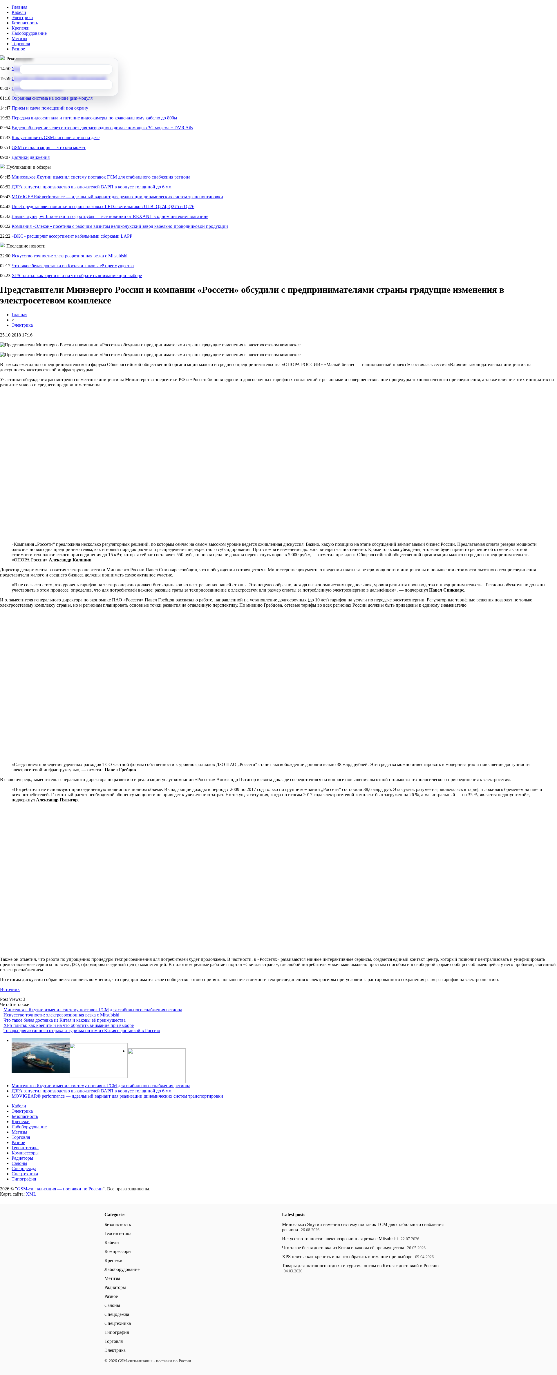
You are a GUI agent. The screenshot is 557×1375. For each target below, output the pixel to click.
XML (31, 1194)
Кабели (19, 12)
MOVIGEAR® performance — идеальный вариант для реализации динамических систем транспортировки (117, 196)
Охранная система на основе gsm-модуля (52, 98)
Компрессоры (25, 1152)
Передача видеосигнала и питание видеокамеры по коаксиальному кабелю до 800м (94, 117)
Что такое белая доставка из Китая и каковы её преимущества (73, 265)
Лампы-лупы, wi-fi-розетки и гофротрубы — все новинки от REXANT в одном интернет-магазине (110, 216)
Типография (24, 1178)
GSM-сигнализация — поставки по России (60, 1188)
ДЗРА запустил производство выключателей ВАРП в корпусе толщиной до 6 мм (91, 186)
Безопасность (25, 22)
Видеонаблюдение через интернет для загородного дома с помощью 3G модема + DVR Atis (102, 127)
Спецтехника (25, 1173)
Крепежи (21, 28)
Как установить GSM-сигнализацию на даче (56, 137)
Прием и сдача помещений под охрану (50, 108)
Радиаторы (22, 1158)
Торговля (21, 43)
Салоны (19, 1163)
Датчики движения (31, 157)
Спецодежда (24, 1168)
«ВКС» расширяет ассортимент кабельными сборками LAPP (72, 236)
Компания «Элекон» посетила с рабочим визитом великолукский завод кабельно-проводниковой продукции (120, 226)
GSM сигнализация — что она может (49, 147)
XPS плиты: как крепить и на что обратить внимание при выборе (77, 275)
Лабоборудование (29, 33)
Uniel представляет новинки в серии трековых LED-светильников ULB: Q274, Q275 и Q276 (103, 206)
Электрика (22, 17)
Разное (18, 48)
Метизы (19, 38)
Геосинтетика (25, 1147)
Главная (19, 7)
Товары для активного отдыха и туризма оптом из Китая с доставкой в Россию (81, 1030)
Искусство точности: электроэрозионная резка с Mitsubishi (69, 255)
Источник (10, 989)
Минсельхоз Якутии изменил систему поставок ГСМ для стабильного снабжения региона (101, 176)
